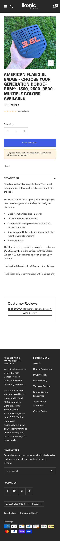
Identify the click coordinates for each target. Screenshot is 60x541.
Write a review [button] (30, 312)
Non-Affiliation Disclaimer (40, 394)
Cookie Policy (40, 411)
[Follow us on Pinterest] (21, 491)
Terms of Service (41, 386)
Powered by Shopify (29, 513)
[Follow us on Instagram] (14, 491)
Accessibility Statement (39, 403)
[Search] (11, 6)
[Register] (51, 471)
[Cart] (54, 6)
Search (36, 363)
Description (11, 178)
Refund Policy (40, 380)
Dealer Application (42, 369)
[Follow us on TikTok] (29, 491)
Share (7, 166)
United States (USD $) (15, 504)
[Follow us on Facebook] (7, 491)
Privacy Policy (40, 374)
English (35, 504)
